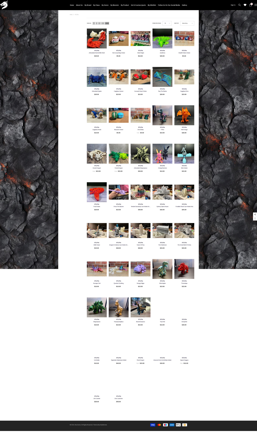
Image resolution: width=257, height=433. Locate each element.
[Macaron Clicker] (119, 115)
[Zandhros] (162, 38)
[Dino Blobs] (140, 115)
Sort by (176, 23)
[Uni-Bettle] (97, 346)
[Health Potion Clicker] (184, 38)
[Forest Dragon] (119, 154)
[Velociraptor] (162, 269)
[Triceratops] (184, 269)
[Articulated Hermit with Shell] (97, 38)
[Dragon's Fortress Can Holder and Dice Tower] (119, 231)
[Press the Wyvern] (119, 192)
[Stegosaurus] (97, 307)
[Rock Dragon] (140, 346)
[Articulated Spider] (97, 77)
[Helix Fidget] (140, 38)
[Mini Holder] (184, 154)
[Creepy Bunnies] (162, 154)
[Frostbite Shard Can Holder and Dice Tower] (184, 192)
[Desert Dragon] (97, 154)
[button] (94, 23)
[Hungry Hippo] (140, 269)
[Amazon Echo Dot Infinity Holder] (162, 346)
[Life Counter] (97, 384)
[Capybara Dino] (184, 77)
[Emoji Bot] (184, 307)
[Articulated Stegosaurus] (140, 154)
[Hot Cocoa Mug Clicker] (119, 38)
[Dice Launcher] (119, 384)
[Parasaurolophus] (119, 307)
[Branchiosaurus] (140, 307)
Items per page (156, 23)
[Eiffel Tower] (97, 231)
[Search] (239, 5)
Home (71, 14)
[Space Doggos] (184, 346)
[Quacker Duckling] (119, 269)
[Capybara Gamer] (119, 77)
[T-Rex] (162, 115)
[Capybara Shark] (97, 115)
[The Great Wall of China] (184, 231)
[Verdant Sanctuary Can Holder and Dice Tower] (140, 192)
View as (89, 23)
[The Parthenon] (162, 231)
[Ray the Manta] (162, 77)
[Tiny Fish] (162, 307)
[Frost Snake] (97, 192)
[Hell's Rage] (184, 115)
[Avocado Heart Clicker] (140, 77)
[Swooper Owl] (97, 269)
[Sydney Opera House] (162, 192)
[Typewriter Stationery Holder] (119, 346)
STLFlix (77, 14)
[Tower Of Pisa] (140, 231)
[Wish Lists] (245, 5)
